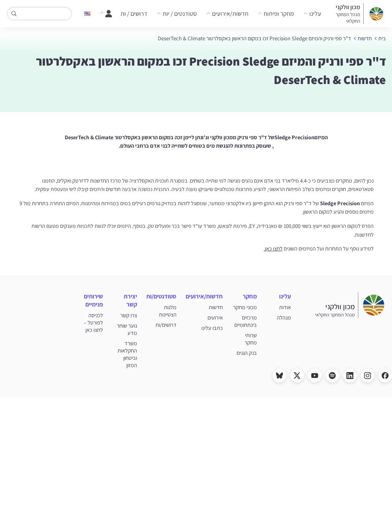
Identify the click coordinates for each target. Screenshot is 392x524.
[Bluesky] (279, 375)
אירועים (215, 317)
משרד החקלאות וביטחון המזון (127, 354)
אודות (285, 307)
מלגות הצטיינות (167, 310)
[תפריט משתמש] (105, 13)
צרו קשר (128, 315)
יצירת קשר (130, 300)
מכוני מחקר (245, 307)
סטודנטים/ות (161, 296)
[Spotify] (332, 375)
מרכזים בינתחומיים (245, 321)
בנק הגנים (247, 352)
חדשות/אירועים (230, 14)
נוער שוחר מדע (127, 329)
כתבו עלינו (212, 327)
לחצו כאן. (273, 248)
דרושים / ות (134, 14)
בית (382, 38)
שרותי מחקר (251, 338)
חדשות (365, 38)
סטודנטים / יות (180, 14)
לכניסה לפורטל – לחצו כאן (93, 322)
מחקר (250, 296)
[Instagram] (367, 375)
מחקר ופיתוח (279, 14)
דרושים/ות (165, 324)
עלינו (315, 14)
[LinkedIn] (350, 375)
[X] (297, 375)
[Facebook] (385, 375)
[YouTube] (315, 375)
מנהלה (284, 317)
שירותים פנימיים (93, 300)
